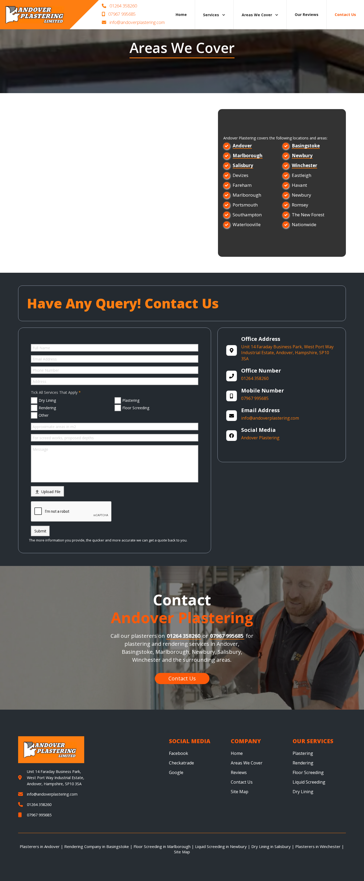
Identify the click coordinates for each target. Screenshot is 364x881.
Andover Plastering (260, 438)
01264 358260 (119, 6)
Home (181, 14)
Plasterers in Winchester (318, 846)
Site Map (239, 792)
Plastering (130, 400)
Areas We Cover (246, 763)
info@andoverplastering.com (133, 22)
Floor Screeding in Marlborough (162, 846)
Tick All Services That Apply (54, 392)
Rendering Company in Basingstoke (96, 846)
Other (43, 415)
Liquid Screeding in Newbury (221, 846)
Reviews (239, 772)
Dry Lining (47, 400)
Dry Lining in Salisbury (271, 846)
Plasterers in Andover (40, 846)
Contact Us (242, 782)
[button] (214, 14)
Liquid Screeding (309, 782)
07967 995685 (119, 14)
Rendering (47, 407)
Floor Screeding (135, 407)
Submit (40, 530)
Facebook (178, 753)
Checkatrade (181, 763)
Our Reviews (306, 14)
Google (176, 772)
